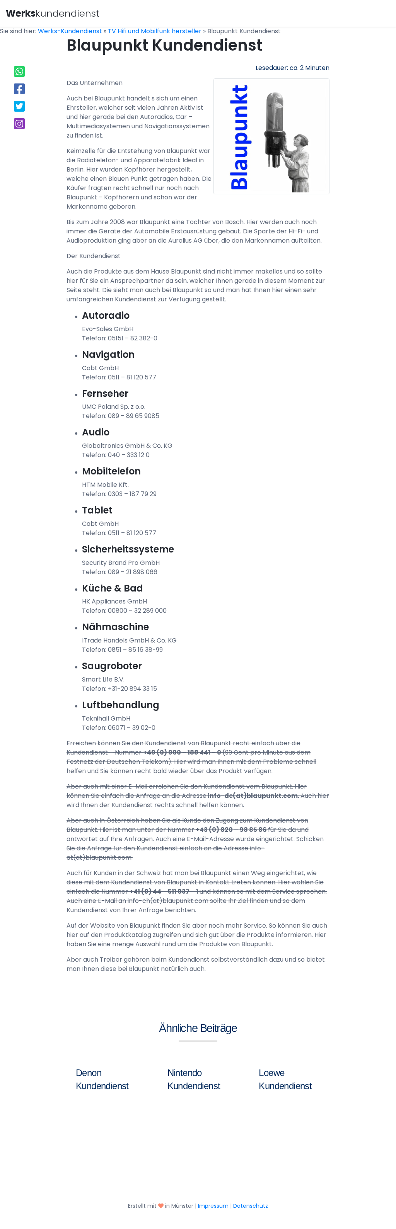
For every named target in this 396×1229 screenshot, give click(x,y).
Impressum (213, 1206)
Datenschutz (250, 1206)
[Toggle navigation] (379, 12)
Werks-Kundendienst (70, 31)
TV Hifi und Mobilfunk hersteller (154, 31)
